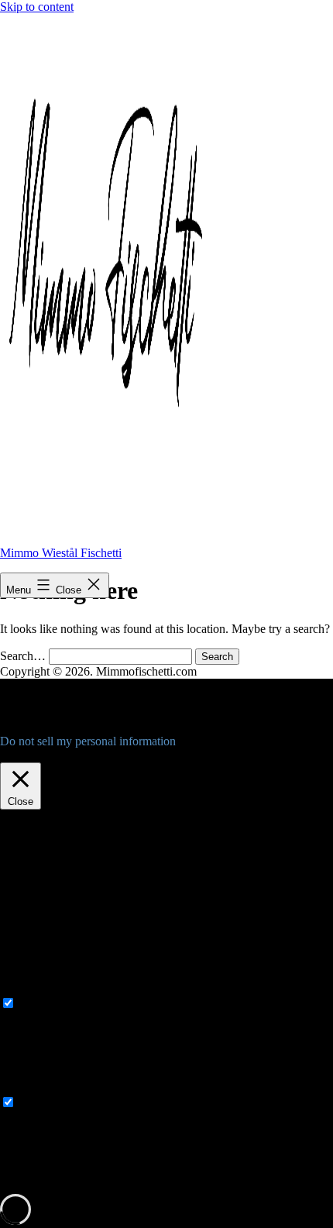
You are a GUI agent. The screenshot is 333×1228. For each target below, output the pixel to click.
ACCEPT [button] (111, 755)
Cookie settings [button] (41, 755)
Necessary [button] (25, 988)
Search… (23, 655)
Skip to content (37, 6)
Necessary (44, 1003)
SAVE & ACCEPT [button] (47, 1186)
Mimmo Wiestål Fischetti (61, 552)
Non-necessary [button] (36, 1087)
